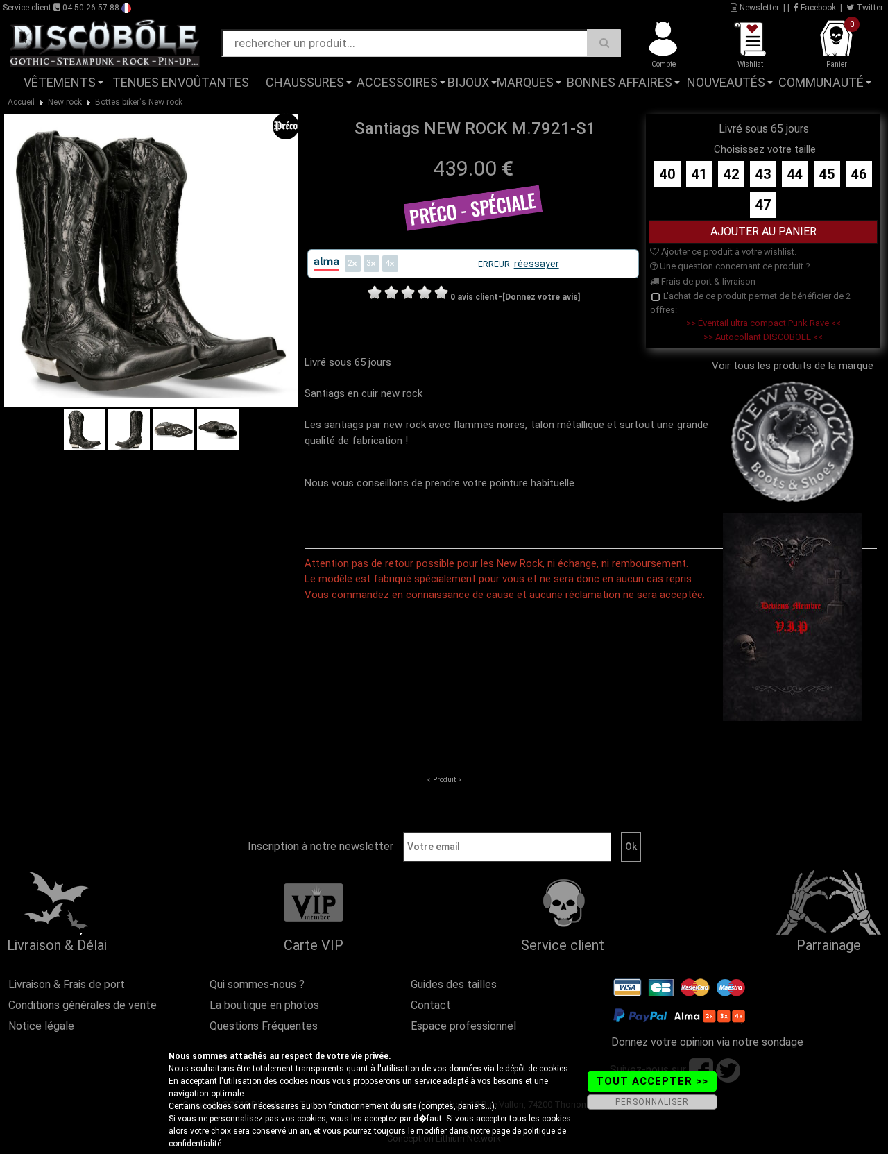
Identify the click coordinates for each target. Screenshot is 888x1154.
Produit (444, 779)
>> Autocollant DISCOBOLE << (763, 337)
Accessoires (397, 82)
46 (858, 174)
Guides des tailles (454, 984)
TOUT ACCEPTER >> (652, 1081)
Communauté (821, 82)
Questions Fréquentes (264, 1026)
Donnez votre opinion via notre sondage (707, 1042)
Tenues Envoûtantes (180, 82)
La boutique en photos (264, 1005)
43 (763, 174)
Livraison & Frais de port (66, 984)
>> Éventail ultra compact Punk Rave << (763, 323)
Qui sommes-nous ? (257, 984)
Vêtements (60, 82)
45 (827, 174)
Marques (525, 82)
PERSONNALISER (652, 1102)
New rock (65, 102)
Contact (431, 1005)
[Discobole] (104, 42)
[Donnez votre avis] (541, 297)
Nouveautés (726, 82)
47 (763, 204)
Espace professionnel (463, 1026)
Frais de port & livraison (707, 281)
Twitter (868, 7)
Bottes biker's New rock (138, 102)
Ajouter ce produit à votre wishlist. (727, 251)
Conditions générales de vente (82, 1005)
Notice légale (41, 1026)
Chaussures (305, 82)
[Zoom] (150, 260)
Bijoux (468, 82)
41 (699, 174)
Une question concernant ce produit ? (734, 266)
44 (795, 174)
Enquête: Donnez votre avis (749, 103)
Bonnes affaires (619, 82)
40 (667, 174)
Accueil (21, 102)
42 (731, 174)
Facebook (817, 7)
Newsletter (758, 7)
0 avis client (474, 297)
